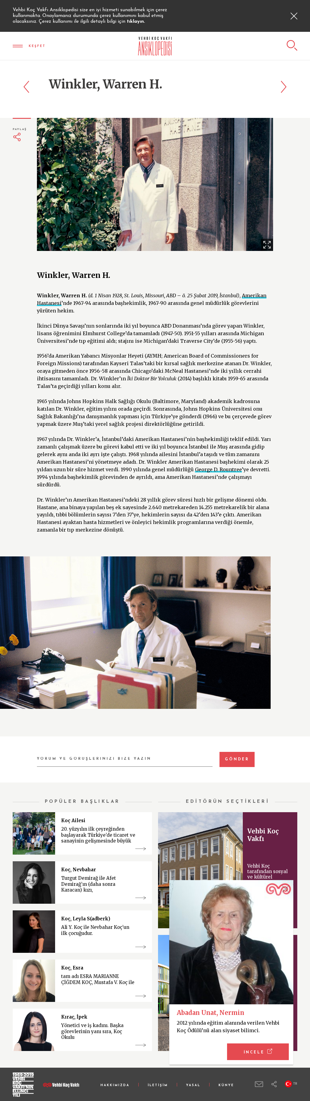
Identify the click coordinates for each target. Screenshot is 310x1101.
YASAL (193, 1085)
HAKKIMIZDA (115, 1085)
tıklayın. (136, 21)
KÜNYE (226, 1085)
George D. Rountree (218, 469)
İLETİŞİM (158, 1085)
